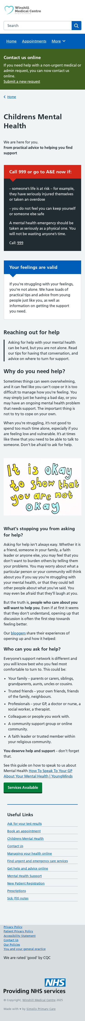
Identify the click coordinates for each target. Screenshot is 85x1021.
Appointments (34, 41)
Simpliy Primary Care (41, 1009)
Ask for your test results (24, 824)
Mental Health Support (24, 876)
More (58, 41)
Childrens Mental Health (25, 839)
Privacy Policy (13, 927)
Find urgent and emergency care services (37, 861)
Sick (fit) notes (17, 898)
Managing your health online (29, 854)
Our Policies (12, 944)
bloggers (18, 633)
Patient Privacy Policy (18, 931)
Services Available (23, 787)
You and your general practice (25, 949)
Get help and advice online (27, 868)
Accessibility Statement (20, 936)
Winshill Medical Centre (39, 1000)
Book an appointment (24, 831)
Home (11, 41)
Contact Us (15, 846)
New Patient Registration (26, 883)
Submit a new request (22, 81)
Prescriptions (16, 891)
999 (20, 243)
